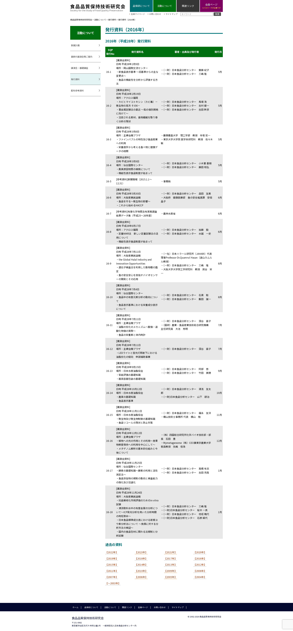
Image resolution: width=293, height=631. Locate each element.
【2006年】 (141, 577)
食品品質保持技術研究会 (98, 6)
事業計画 (75, 45)
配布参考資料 (77, 90)
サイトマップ (171, 14)
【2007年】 (111, 577)
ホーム (75, 607)
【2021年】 (170, 552)
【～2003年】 (113, 583)
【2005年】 (170, 577)
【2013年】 (170, 564)
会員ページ (143, 607)
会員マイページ (138, 14)
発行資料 (75, 79)
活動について (164, 6)
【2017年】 (170, 558)
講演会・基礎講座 (79, 67)
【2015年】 (111, 564)
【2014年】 (141, 564)
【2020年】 (200, 552)
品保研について (141, 6)
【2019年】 (111, 558)
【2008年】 (200, 571)
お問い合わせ (155, 14)
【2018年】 (141, 558)
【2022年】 (111, 552)
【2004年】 (200, 577)
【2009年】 (170, 571)
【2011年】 (111, 571)
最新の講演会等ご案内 (81, 56)
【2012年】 (200, 564)
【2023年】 (141, 552)
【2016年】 (200, 558)
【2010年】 (141, 571)
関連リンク (188, 6)
